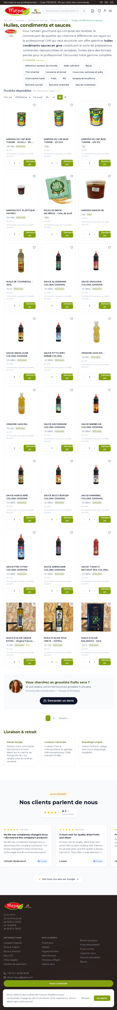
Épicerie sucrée (34, 84)
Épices (83, 961)
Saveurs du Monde (37, 20)
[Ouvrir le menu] (110, 11)
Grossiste (19, 20)
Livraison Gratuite (13, 943)
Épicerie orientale (59, 84)
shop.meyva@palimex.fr (20, 977)
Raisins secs (48, 964)
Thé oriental (32, 72)
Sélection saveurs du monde (41, 65)
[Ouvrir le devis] (93, 11)
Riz (64, 78)
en (106, 2)
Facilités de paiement (15, 964)
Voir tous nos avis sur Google (58, 879)
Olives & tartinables (90, 957)
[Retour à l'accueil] (22, 11)
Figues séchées (50, 951)
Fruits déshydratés (89, 944)
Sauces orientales (85, 84)
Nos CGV (8, 955)
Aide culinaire (71, 65)
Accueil (7, 20)
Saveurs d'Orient (59, 20)
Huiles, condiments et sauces (87, 20)
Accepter (102, 998)
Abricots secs (49, 955)
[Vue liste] (65, 97)
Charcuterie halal (35, 78)
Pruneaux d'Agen (51, 960)
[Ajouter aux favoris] (34, 105)
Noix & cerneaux (88, 940)
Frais (53, 78)
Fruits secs (47, 943)
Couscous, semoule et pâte (88, 72)
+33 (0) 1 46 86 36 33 (18, 973)
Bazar (89, 65)
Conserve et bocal (56, 72)
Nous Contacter (12, 951)
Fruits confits (87, 949)
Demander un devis (31, 163)
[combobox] (65, 11)
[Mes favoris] (99, 11)
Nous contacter (58, 983)
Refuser (85, 998)
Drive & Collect (11, 947)
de (111, 2)
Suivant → (64, 718)
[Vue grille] (60, 97)
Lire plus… (40, 60)
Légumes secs (88, 953)
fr (101, 2)
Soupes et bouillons (84, 78)
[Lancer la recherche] (84, 11)
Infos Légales (11, 960)
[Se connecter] (105, 10)
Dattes (45, 947)
